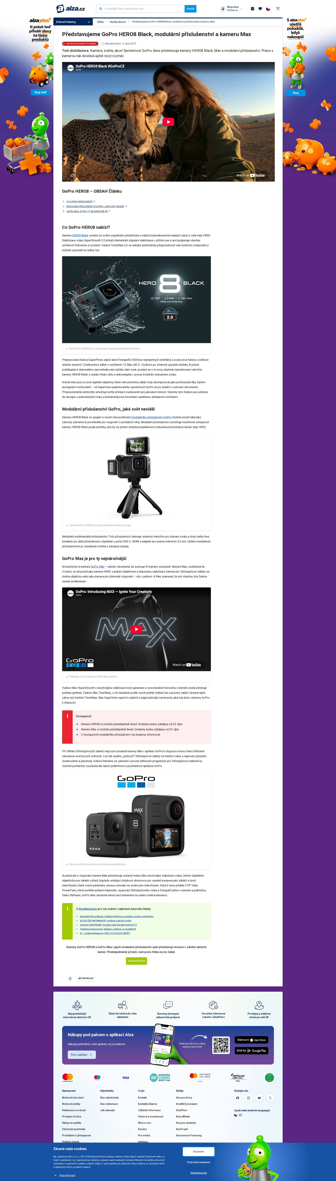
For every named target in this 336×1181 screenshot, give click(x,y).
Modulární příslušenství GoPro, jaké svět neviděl (95, 206)
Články (100, 21)
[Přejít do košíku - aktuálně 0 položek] (278, 9)
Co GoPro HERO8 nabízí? (79, 201)
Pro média (144, 1135)
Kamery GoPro (136, 960)
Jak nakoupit (107, 1110)
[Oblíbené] (260, 9)
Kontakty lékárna (147, 1104)
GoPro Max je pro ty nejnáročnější (87, 211)
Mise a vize (144, 1122)
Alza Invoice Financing (189, 1135)
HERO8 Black (80, 235)
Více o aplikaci (79, 1054)
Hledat (190, 8)
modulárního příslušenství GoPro (151, 417)
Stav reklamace (109, 1104)
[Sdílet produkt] (70, 978)
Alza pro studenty (186, 1122)
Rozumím (198, 1151)
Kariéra (142, 1129)
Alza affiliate (183, 1116)
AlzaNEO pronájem (187, 1104)
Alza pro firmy (184, 1097)
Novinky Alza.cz (118, 21)
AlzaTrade (182, 1129)
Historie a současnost (150, 1116)
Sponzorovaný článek (81, 43)
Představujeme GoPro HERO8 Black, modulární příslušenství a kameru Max (173, 21)
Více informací (67, 1175)
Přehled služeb (70, 1141)
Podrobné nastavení (198, 1162)
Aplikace (143, 1141)
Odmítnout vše (198, 1173)
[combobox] (140, 8)
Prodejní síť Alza (71, 1116)
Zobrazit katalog (66, 21)
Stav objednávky (109, 1097)
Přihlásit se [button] (232, 10)
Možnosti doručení (73, 1097)
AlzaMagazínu (88, 909)
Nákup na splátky (71, 1122)
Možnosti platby (71, 1104)
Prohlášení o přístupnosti (76, 1135)
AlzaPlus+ (181, 1110)
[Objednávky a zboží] (252, 9)
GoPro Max (97, 566)
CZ (240, 1114)
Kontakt (142, 1097)
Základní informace (149, 1110)
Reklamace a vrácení (74, 1110)
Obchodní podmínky (73, 1129)
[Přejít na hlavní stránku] (70, 8)
